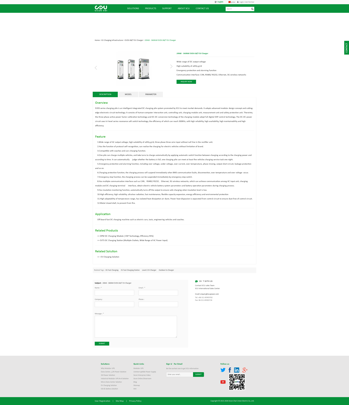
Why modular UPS (108, 368)
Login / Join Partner (247, 2)
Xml (134, 389)
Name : (98, 288)
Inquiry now (186, 82)
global (233, 2)
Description (105, 94)
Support (167, 8)
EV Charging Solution (109, 385)
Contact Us (202, 8)
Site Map (120, 401)
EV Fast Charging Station (130, 270)
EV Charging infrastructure (112, 40)
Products (150, 8)
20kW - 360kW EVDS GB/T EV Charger (160, 40)
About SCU (184, 8)
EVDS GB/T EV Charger (134, 40)
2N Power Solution (108, 375)
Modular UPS (138, 368)
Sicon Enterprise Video (142, 375)
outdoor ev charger (166, 270)
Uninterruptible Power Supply (144, 372)
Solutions (133, 8)
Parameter (150, 94)
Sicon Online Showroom (142, 379)
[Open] (346, 48)
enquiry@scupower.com (209, 294)
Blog (135, 382)
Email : (142, 288)
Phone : (141, 299)
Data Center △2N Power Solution (113, 372)
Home (97, 40)
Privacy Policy (135, 401)
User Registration (102, 401)
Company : (99, 299)
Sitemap (136, 385)
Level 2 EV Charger (149, 270)
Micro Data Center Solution (111, 382)
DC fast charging (112, 270)
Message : (99, 314)
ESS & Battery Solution (109, 389)
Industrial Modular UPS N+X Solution (115, 379)
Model (128, 94)
